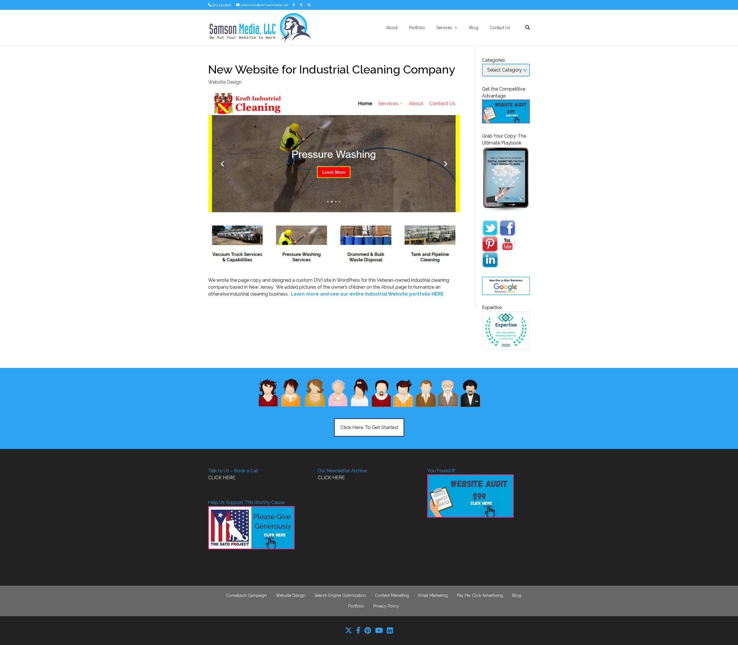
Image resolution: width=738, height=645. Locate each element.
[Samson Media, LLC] (259, 27)
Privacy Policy (386, 606)
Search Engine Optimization (340, 595)
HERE (438, 294)
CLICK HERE (221, 477)
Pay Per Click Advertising (480, 595)
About (392, 27)
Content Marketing (392, 595)
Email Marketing (433, 595)
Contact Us (500, 27)
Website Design (225, 82)
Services (444, 27)
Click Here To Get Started (369, 427)
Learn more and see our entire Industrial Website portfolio (360, 294)
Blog (473, 27)
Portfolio (417, 27)
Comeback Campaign (246, 595)
